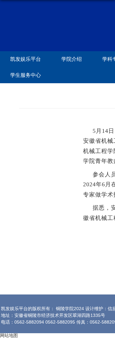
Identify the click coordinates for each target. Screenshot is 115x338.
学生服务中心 (25, 75)
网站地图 (9, 335)
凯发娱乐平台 (25, 59)
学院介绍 (71, 59)
